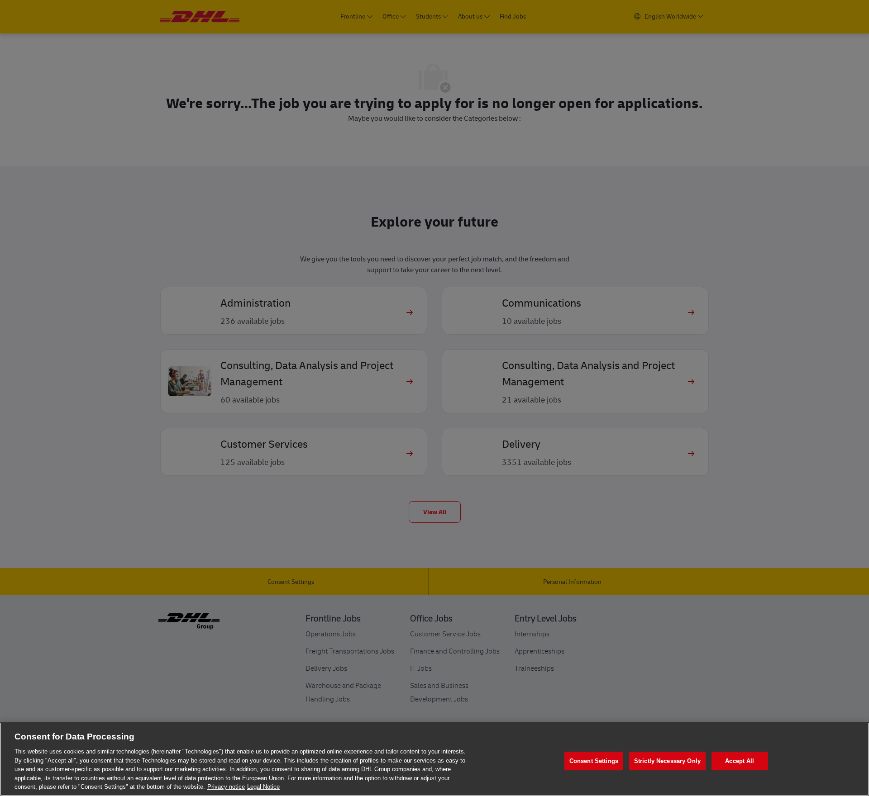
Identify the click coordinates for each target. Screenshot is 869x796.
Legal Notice (263, 786)
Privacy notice (226, 786)
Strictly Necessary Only (667, 761)
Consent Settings (593, 761)
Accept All (739, 761)
